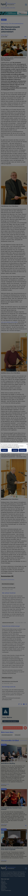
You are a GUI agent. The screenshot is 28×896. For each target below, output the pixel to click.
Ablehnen (15, 450)
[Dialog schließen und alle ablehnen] (27, 444)
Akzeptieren (22, 450)
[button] (26, 5)
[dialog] (14, 448)
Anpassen (4, 450)
